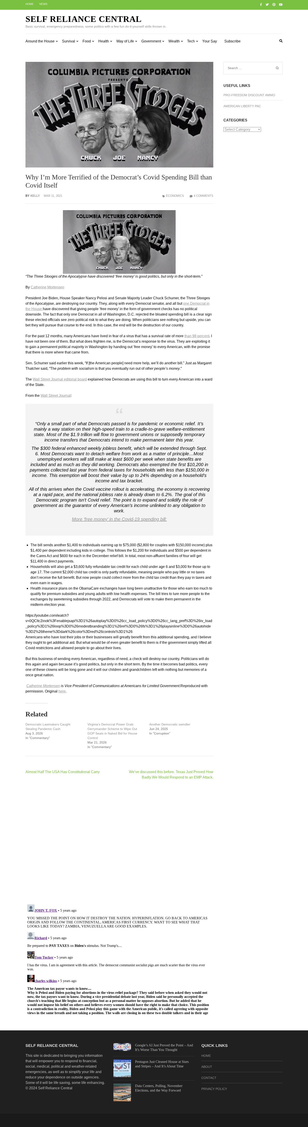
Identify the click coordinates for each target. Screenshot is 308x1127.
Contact (208, 1078)
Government (151, 41)
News (43, 4)
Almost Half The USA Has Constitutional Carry (62, 772)
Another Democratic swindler (169, 724)
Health (103, 41)
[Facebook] (261, 4)
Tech (191, 41)
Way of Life (125, 41)
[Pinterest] (274, 4)
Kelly (35, 196)
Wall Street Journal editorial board (60, 379)
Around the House (40, 41)
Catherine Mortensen (47, 287)
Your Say (209, 41)
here (62, 691)
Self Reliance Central (83, 19)
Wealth (174, 41)
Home (29, 4)
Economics (175, 196)
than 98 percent (196, 336)
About (206, 1067)
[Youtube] (281, 4)
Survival (68, 41)
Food (87, 41)
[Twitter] (267, 4)
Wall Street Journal (56, 395)
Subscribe (232, 41)
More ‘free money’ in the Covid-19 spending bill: (119, 519)
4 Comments (203, 196)
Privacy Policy (214, 1089)
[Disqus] (119, 841)
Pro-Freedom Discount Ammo (249, 95)
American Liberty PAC (242, 106)
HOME (206, 1055)
